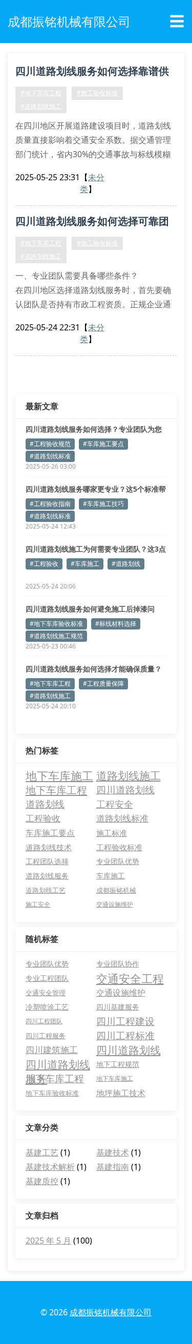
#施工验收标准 (97, 93)
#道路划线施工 (40, 106)
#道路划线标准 (50, 456)
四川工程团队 (44, 1021)
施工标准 (111, 833)
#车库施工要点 (103, 443)
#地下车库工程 (40, 93)
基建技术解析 (50, 1166)
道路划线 (45, 804)
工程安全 (114, 804)
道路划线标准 (122, 818)
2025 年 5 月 (48, 1240)
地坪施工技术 (120, 1093)
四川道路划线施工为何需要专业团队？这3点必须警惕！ (96, 549)
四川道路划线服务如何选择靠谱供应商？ (92, 72)
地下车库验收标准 (52, 1093)
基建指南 (112, 1166)
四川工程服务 (46, 1035)
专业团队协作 (117, 964)
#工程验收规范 (50, 443)
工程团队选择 (47, 861)
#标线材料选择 (115, 623)
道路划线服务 (47, 875)
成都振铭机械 (116, 890)
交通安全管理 (46, 992)
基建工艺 (42, 1152)
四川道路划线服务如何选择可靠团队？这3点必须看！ (92, 223)
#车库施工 (85, 563)
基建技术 (112, 1152)
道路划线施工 (128, 775)
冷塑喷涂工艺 (47, 1007)
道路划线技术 (49, 847)
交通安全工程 (130, 978)
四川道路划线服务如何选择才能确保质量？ (94, 669)
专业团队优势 (117, 861)
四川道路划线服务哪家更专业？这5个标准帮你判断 (96, 489)
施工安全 (38, 904)
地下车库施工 (59, 775)
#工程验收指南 (50, 503)
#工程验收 (44, 563)
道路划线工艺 (46, 890)
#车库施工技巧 (103, 503)
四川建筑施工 (52, 1050)
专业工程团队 (47, 978)
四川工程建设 (125, 1021)
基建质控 (42, 1181)
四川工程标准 (125, 1035)
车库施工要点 (50, 832)
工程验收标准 (119, 847)
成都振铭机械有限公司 (111, 1312)
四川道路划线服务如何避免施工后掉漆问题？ (90, 609)
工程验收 (43, 818)
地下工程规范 (117, 1064)
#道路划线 (126, 563)
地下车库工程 (56, 790)
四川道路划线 (125, 789)
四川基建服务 (117, 1007)
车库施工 (110, 875)
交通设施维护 (114, 904)
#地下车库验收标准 (56, 623)
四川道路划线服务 (58, 1064)
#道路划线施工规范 (56, 636)
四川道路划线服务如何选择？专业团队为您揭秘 (94, 429)
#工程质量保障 (103, 683)
